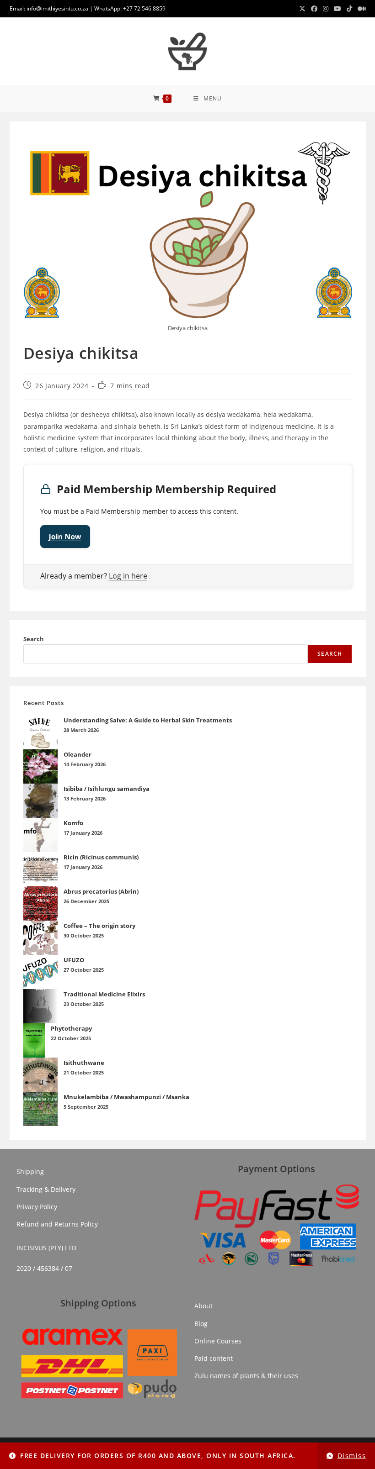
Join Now (65, 537)
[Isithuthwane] (40, 1075)
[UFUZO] (40, 972)
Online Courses (217, 1341)
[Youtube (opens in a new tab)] (337, 8)
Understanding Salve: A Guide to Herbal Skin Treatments (148, 720)
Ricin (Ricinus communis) (101, 857)
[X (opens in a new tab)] (302, 8)
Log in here (128, 576)
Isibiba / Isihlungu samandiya (107, 789)
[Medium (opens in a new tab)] (360, 8)
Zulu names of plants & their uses (246, 1375)
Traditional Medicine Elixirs (104, 994)
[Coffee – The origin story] (40, 938)
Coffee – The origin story (99, 925)
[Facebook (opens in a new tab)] (314, 8)
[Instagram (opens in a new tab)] (325, 8)
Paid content (213, 1358)
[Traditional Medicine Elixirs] (40, 1006)
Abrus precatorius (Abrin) (101, 891)
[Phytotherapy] (34, 1040)
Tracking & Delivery (45, 1189)
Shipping (30, 1171)
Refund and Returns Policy (57, 1224)
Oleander (77, 754)
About (203, 1305)
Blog (201, 1323)
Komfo (73, 823)
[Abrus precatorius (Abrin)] (40, 903)
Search (33, 639)
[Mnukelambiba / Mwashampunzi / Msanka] (40, 1109)
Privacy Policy (36, 1206)
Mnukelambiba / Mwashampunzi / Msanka (126, 1097)
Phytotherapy (71, 1028)
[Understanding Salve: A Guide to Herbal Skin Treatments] (40, 732)
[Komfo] (40, 835)
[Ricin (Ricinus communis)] (40, 869)
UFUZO (74, 960)
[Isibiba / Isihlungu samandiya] (40, 801)
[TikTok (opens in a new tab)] (349, 8)
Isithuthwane (84, 1062)
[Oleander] (40, 766)
